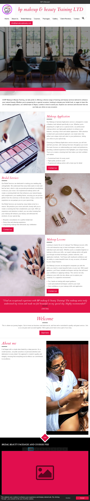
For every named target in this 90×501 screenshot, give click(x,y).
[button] (25, 449)
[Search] (83, 18)
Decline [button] (68, 498)
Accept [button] (82, 498)
